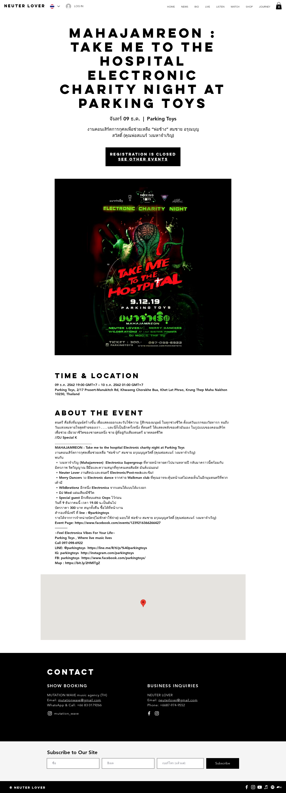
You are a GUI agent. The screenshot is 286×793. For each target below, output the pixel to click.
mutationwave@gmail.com (79, 700)
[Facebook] (246, 787)
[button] (279, 5)
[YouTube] (259, 787)
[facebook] (149, 713)
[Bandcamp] (279, 787)
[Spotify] (272, 787)
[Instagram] (253, 787)
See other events (143, 159)
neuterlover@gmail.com (178, 700)
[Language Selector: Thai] (54, 6)
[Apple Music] (266, 787)
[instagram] (50, 713)
